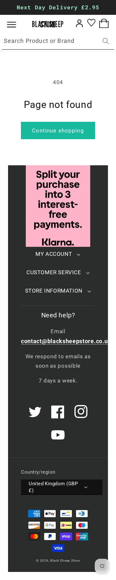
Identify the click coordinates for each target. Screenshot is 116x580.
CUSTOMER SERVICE (53, 272)
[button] (16, 24)
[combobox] (58, 41)
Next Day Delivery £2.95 (58, 7)
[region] (58, 7)
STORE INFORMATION (53, 290)
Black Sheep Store (65, 560)
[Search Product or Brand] (106, 41)
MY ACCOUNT (53, 254)
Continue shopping (58, 130)
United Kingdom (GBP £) (53, 487)
